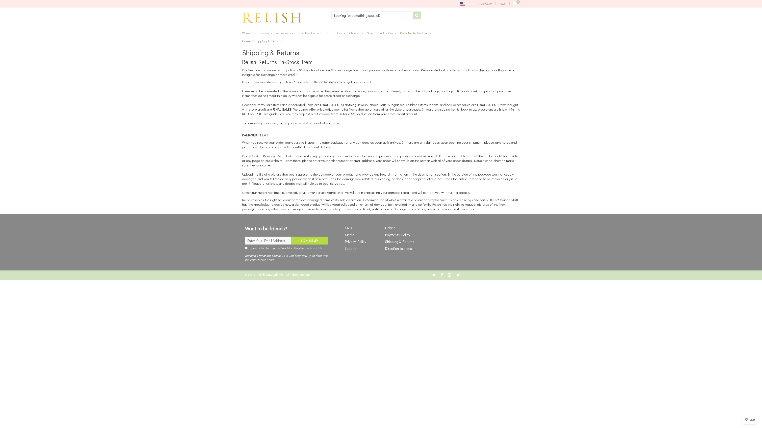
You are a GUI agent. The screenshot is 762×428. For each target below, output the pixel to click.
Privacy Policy (316, 248)
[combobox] (372, 15)
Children (355, 33)
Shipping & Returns (399, 241)
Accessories (285, 33)
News (502, 4)
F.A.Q (348, 227)
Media (349, 234)
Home (246, 41)
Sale (370, 33)
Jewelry (264, 33)
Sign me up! (309, 240)
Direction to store (398, 248)
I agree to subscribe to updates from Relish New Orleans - (285, 248)
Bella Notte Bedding (414, 33)
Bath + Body (334, 33)
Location (351, 248)
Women (247, 33)
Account (486, 4)
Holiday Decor (386, 33)
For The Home (310, 33)
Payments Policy (397, 234)
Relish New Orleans (270, 274)
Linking (390, 227)
